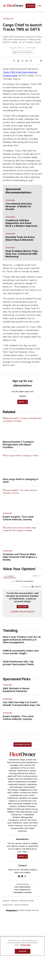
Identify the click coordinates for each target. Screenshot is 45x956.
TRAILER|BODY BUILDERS (22, 892)
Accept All (22, 951)
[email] (31, 61)
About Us (6, 901)
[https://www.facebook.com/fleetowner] (19, 876)
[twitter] (22, 61)
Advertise (14, 901)
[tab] (9, 576)
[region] (22, 582)
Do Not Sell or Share (26, 901)
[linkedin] (18, 61)
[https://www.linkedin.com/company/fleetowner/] (22, 876)
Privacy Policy (8, 905)
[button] (4, 6)
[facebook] (14, 61)
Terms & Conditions (21, 905)
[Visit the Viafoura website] (36, 587)
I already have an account (22, 611)
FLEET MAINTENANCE (22, 887)
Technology (8, 19)
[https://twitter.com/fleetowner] (25, 876)
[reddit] (27, 61)
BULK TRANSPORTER (22, 890)
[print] (41, 61)
